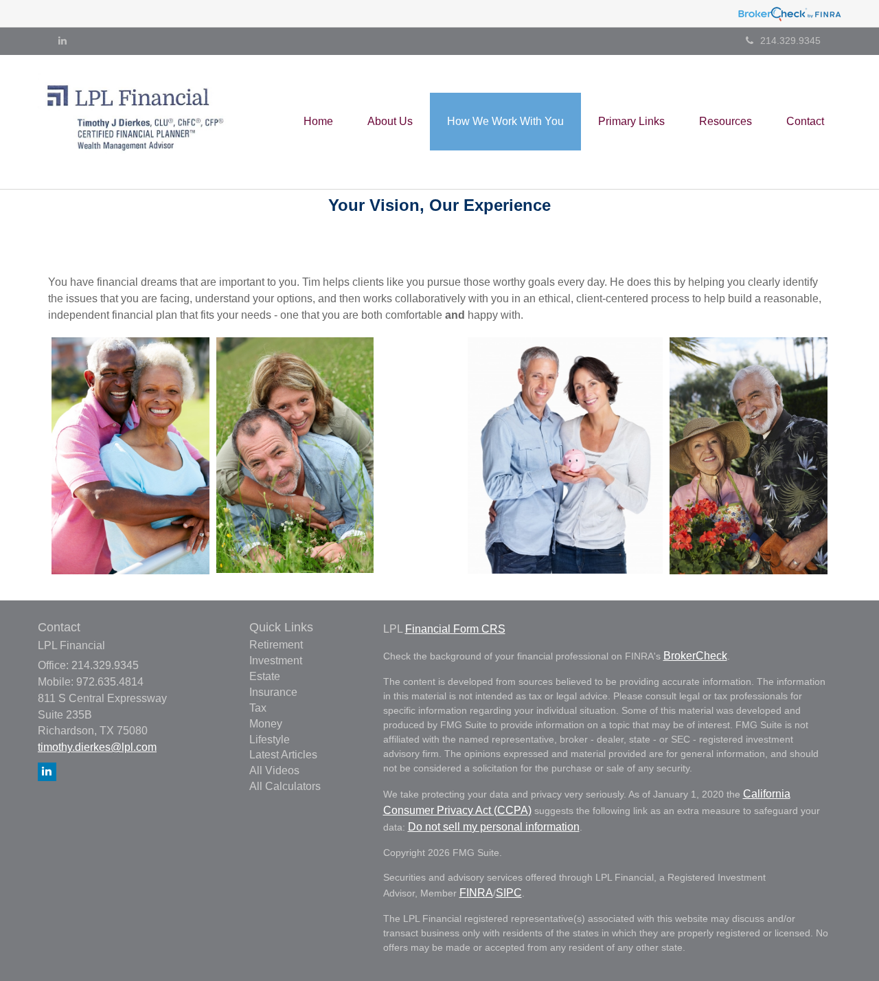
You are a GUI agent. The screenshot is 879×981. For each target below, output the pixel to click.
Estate (264, 676)
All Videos (274, 770)
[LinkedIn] (62, 40)
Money (265, 724)
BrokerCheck (695, 656)
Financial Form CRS (455, 629)
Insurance (273, 692)
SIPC (509, 893)
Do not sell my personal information (494, 827)
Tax (257, 708)
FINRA (476, 893)
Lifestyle (269, 739)
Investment (275, 660)
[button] (390, 121)
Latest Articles (283, 754)
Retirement (276, 645)
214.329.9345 (790, 40)
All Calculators (285, 786)
